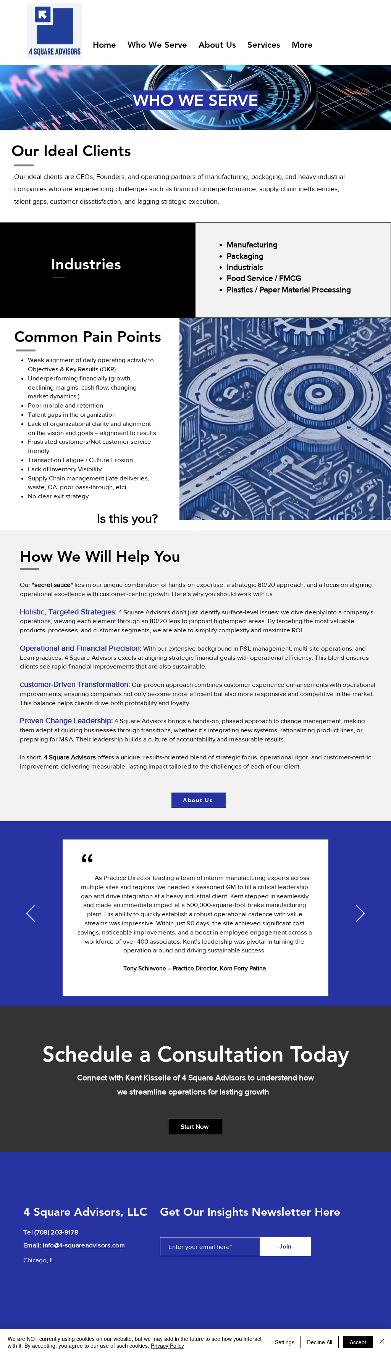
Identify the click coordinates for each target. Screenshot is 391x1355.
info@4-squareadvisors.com (84, 1245)
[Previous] (30, 914)
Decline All (319, 1342)
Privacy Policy (167, 1345)
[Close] (381, 1342)
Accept (358, 1342)
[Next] (360, 914)
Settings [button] (284, 1342)
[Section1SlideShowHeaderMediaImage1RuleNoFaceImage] (196, 987)
